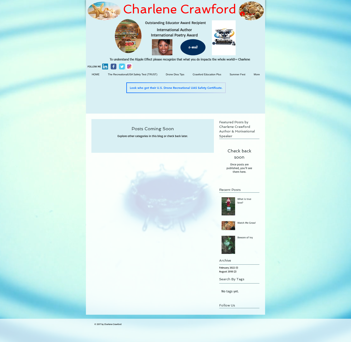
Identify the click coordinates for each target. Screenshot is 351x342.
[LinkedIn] (105, 66)
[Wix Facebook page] (113, 66)
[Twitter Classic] (122, 66)
